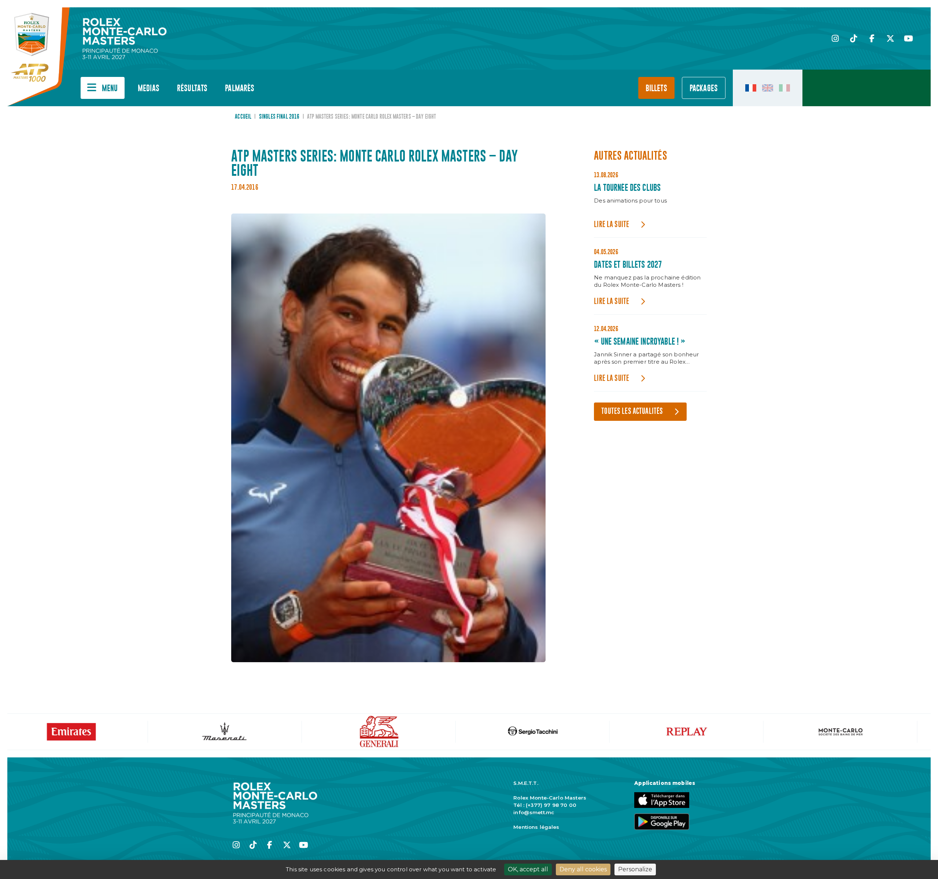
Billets (656, 88)
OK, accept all (528, 869)
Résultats (192, 88)
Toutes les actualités (632, 411)
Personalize (635, 869)
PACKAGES (704, 88)
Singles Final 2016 (279, 117)
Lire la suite (611, 224)
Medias (148, 88)
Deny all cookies (583, 869)
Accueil (243, 117)
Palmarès (239, 88)
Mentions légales (536, 827)
